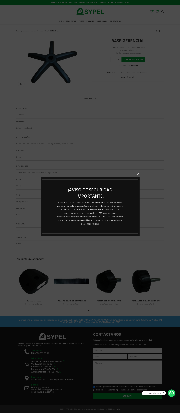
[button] (171, 393)
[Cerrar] (138, 173)
